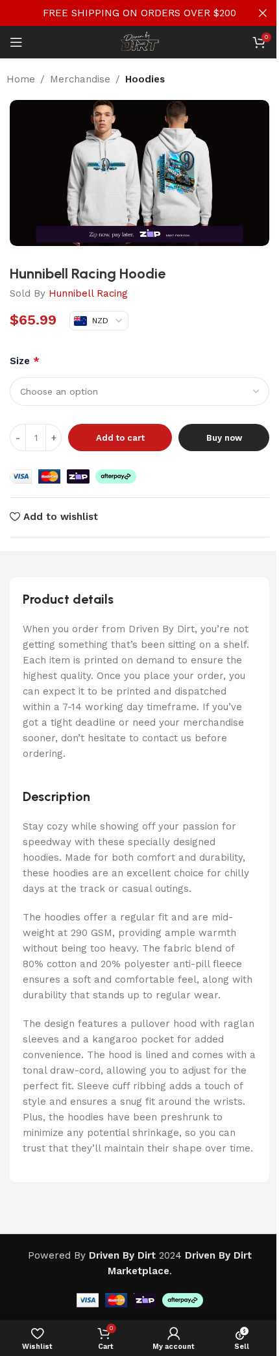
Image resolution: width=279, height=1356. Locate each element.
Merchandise (80, 79)
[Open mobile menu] (16, 42)
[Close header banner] (263, 13)
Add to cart (120, 438)
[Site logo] (139, 41)
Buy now (224, 438)
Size (25, 360)
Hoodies (145, 79)
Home (20, 79)
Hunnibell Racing (88, 293)
